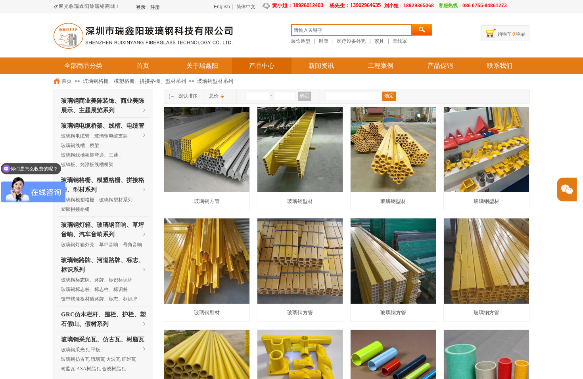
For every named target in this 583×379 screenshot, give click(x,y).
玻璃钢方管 (207, 201)
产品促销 (440, 65)
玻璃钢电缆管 (75, 136)
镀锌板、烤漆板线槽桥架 (87, 164)
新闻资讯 (321, 65)
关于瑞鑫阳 (202, 65)
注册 (155, 7)
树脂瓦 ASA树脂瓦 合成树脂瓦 (93, 368)
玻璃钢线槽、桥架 (80, 145)
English (222, 7)
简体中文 (245, 7)
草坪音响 (108, 244)
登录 (141, 7)
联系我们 (499, 65)
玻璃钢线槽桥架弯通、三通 (89, 155)
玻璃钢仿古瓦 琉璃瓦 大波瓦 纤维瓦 (98, 359)
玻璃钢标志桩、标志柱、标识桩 (94, 289)
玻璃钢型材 (300, 201)
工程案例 (380, 65)
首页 (142, 65)
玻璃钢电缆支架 (111, 136)
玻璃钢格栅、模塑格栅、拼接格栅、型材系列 (134, 81)
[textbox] (351, 30)
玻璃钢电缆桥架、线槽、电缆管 (102, 126)
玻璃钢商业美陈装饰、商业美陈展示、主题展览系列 (102, 101)
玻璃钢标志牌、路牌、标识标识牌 (96, 280)
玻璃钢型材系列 (215, 81)
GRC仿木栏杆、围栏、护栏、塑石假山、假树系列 (103, 315)
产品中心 (261, 65)
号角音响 (132, 244)
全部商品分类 (83, 65)
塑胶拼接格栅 (75, 209)
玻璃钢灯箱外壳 (77, 244)
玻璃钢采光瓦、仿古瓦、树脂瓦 (102, 339)
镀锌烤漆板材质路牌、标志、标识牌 (99, 299)
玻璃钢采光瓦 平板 (80, 349)
